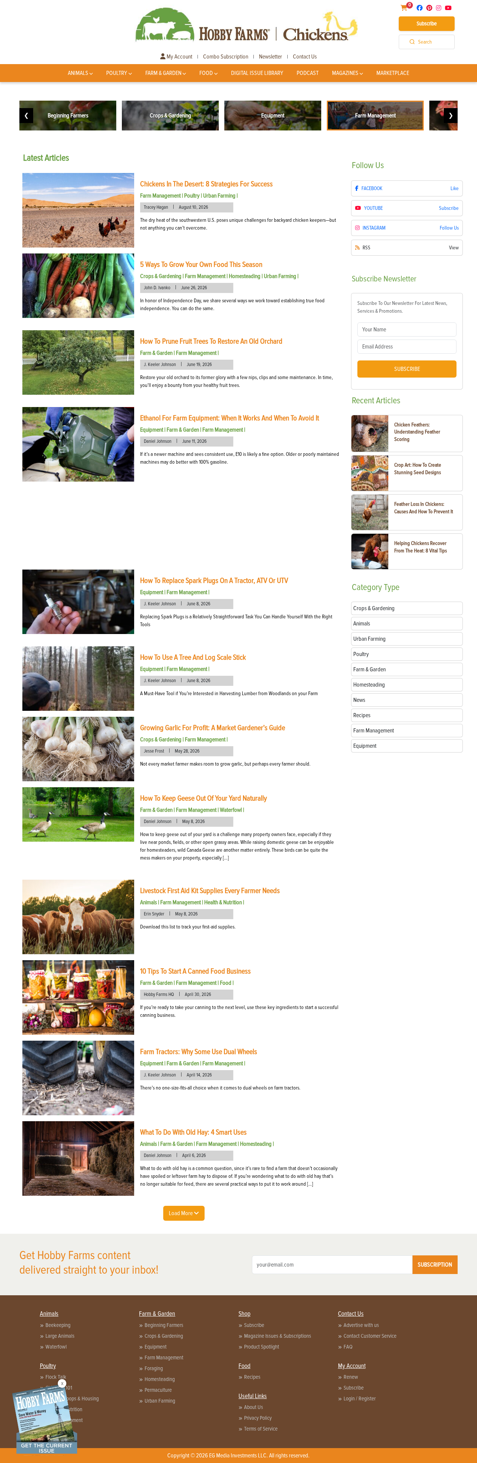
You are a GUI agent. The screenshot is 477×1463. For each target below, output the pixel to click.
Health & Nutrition (223, 902)
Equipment (151, 429)
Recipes (252, 1377)
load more (181, 1213)
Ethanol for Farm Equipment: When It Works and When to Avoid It (229, 418)
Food (206, 73)
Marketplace (392, 73)
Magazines (345, 73)
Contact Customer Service (370, 1336)
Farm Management (160, 195)
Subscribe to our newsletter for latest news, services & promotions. (402, 307)
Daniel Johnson (157, 441)
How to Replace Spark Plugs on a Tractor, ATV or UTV (214, 580)
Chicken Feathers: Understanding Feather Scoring (417, 432)
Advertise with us (361, 1325)
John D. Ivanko (157, 288)
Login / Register (360, 1398)
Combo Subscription (225, 56)
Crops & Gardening (160, 276)
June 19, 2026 (199, 365)
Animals (78, 73)
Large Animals (60, 1336)
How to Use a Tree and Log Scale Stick (193, 657)
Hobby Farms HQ (159, 994)
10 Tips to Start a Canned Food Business (195, 971)
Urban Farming (219, 195)
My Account (178, 56)
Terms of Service (261, 1428)
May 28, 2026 (187, 751)
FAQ (348, 1346)
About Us (253, 1407)
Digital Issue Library (257, 73)
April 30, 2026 (198, 994)
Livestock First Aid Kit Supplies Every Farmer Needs (210, 890)
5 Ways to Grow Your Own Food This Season (201, 264)
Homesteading (244, 276)
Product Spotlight (261, 1346)
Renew (351, 1377)
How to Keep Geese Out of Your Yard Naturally (203, 798)
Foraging (154, 1368)
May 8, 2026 (193, 821)
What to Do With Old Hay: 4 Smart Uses (193, 1132)
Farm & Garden (163, 73)
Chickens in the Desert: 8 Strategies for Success (206, 184)
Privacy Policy (258, 1418)
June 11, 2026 (194, 441)
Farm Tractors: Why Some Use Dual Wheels (198, 1051)
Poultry (116, 73)
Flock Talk (55, 1377)
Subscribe (427, 23)
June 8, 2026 (198, 604)
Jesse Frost (154, 751)
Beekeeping (57, 1325)
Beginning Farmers (164, 1325)
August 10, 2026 (193, 207)
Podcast (308, 73)
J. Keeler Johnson (160, 365)
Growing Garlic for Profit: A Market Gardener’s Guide (212, 727)
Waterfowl (231, 810)
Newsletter (270, 56)
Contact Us (305, 56)
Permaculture (158, 1390)
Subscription (435, 1264)
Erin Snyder (154, 914)
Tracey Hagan (156, 207)
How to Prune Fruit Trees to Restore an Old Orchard (211, 341)
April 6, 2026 (194, 1155)
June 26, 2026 (194, 288)
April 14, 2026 (199, 1075)
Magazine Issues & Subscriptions (277, 1336)
